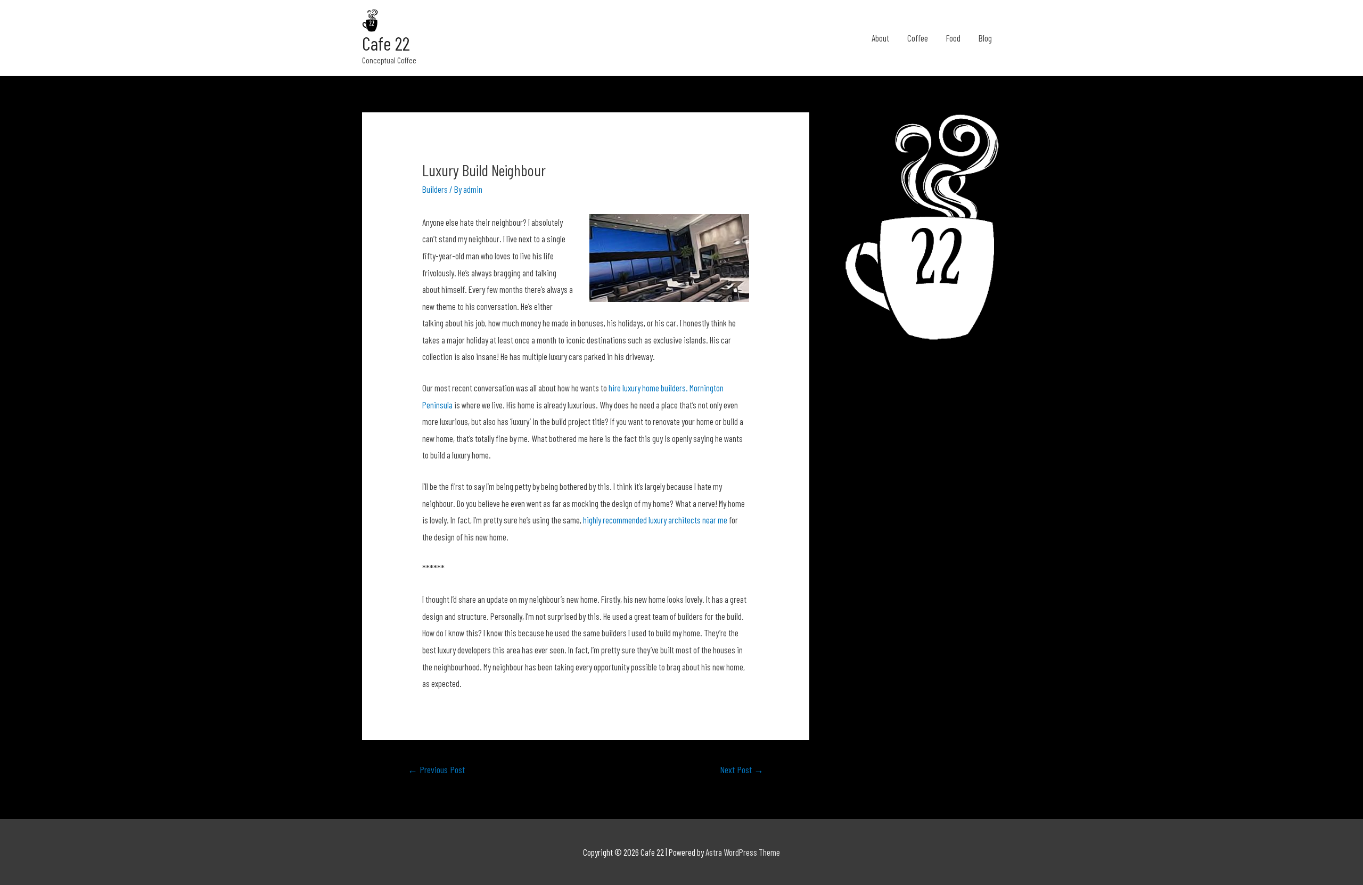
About (880, 37)
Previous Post (436, 769)
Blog (985, 37)
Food (953, 37)
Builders (435, 189)
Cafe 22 (386, 43)
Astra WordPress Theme (742, 852)
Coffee (917, 37)
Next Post (741, 769)
